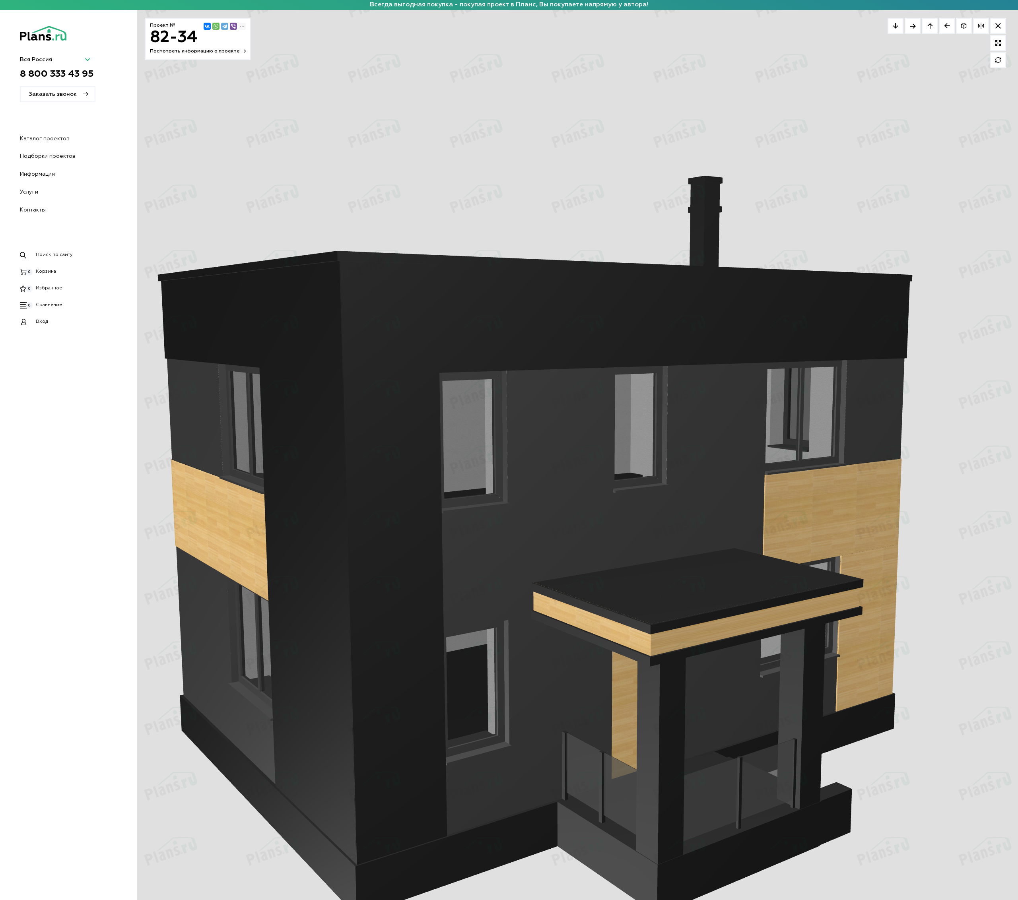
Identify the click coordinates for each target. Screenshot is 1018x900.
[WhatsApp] (216, 26)
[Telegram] (224, 26)
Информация (37, 174)
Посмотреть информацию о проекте (195, 51)
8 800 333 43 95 (57, 74)
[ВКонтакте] (207, 26)
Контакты (33, 210)
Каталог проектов (45, 139)
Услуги (29, 192)
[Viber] (233, 26)
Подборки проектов (48, 156)
